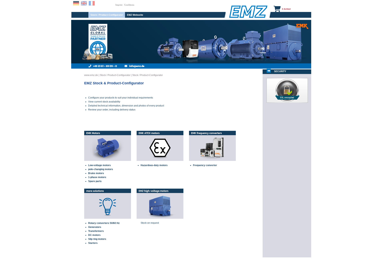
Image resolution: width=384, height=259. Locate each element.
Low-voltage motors (99, 165)
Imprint (118, 5)
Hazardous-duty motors (154, 165)
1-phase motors (97, 177)
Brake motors (96, 173)
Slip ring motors (97, 239)
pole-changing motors (100, 169)
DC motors (94, 235)
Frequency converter (205, 165)
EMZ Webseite (135, 15)
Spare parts (95, 181)
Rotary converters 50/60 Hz (104, 223)
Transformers (96, 231)
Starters (93, 243)
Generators (94, 227)
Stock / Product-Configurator (106, 15)
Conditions (129, 5)
